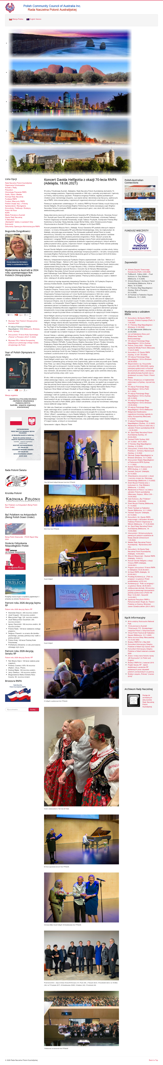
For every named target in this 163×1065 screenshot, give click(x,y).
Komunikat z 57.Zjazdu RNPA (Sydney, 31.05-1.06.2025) (139, 353)
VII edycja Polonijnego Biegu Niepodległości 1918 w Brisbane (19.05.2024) (139, 402)
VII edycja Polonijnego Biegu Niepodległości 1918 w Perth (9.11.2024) (138, 388)
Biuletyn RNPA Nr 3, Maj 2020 (139, 642)
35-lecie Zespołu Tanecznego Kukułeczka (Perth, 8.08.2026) (139, 270)
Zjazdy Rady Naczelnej (13, 217)
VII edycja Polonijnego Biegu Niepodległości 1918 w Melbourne (140, 408)
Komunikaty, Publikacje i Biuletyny (18, 208)
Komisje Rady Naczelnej (14, 197)
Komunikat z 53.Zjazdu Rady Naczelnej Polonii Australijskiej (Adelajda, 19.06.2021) (139, 551)
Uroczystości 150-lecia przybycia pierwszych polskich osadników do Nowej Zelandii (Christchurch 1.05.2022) (140, 536)
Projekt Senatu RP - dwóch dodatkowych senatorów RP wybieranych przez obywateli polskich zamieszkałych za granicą (141, 668)
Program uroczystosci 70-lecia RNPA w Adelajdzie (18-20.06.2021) (141, 568)
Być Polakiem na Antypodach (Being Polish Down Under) (21, 506)
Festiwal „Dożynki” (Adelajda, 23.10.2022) (138, 472)
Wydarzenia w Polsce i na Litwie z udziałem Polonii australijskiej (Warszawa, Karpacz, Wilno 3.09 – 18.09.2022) (140, 493)
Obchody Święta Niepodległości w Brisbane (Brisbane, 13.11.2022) (140, 456)
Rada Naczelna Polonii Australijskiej (18, 183)
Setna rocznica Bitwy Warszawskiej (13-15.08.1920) (141, 638)
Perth (10, 331)
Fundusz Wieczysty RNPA (15, 201)
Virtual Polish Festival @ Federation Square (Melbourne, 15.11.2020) (141, 634)
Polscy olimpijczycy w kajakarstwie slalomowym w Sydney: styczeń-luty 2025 (141, 382)
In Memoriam (10, 219)
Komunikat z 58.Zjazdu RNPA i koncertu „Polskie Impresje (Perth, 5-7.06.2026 (141, 320)
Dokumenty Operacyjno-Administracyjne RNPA (22, 226)
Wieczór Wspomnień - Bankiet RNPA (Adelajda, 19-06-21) (141, 557)
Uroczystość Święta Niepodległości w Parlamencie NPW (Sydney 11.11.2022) (141, 462)
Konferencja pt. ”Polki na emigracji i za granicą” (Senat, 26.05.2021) (141, 584)
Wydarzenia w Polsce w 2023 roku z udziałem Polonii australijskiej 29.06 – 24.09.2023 (141, 427)
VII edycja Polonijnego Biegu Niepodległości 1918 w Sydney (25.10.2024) (139, 395)
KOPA (7, 213)
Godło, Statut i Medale (13, 194)
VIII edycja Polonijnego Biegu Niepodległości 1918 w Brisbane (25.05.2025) (139, 359)
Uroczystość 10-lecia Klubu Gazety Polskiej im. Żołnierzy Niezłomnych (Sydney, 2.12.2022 (141, 450)
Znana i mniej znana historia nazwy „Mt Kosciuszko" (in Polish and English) (141, 657)
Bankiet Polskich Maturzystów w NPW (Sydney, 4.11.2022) (140, 467)
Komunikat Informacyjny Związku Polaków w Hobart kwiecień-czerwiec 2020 (141, 651)
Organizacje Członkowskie (15, 185)
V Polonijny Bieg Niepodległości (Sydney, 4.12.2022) (139, 445)
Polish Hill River (11, 210)
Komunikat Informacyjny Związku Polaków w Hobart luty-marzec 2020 (141, 645)
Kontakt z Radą (11, 187)
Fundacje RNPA (11, 199)
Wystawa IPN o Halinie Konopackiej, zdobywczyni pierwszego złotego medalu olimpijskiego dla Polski (23, 342)
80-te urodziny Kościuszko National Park (141, 622)
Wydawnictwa (24, 599)
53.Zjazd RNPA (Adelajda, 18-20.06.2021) (139, 573)
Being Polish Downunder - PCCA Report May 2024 (21, 538)
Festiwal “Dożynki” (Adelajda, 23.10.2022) (138, 513)
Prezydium (9, 190)
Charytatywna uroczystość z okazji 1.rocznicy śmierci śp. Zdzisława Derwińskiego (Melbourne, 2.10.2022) (141, 478)
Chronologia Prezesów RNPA (15, 192)
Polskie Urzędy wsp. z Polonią (16, 203)
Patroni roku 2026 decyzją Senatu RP (19, 657)
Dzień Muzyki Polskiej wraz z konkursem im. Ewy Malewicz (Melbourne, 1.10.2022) (139, 485)
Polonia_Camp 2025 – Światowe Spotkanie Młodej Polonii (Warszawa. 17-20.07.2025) (141, 347)
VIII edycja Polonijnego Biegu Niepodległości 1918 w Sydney (139, 342)
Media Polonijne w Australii (15, 215)
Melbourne (28, 329)
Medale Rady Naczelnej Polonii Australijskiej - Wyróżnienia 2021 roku (140, 544)
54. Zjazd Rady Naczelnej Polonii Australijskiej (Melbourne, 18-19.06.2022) (140, 528)
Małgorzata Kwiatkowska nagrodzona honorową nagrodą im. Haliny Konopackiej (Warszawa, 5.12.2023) (140, 415)
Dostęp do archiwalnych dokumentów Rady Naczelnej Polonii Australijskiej (148, 701)
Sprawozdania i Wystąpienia (15, 206)
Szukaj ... (33, 709)
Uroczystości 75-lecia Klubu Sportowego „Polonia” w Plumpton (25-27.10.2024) (23, 335)
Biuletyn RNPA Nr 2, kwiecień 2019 (141, 662)
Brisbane (36, 329)
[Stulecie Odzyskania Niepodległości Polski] (15, 559)
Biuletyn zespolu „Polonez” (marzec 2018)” (141, 675)
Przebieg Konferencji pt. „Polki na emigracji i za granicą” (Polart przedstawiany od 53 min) (140, 578)
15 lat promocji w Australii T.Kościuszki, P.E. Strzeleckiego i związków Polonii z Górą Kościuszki (141, 628)
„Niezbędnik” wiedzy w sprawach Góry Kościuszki (19, 223)
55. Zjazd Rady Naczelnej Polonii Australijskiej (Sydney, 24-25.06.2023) (140, 434)
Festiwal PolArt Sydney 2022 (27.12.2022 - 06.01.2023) (138, 440)
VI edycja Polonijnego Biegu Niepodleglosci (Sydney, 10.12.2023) (141, 422)
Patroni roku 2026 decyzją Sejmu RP (18, 609)
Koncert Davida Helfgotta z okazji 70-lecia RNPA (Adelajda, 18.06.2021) (140, 562)
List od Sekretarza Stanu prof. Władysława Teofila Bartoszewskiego (139, 336)
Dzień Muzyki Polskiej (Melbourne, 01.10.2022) (140, 504)
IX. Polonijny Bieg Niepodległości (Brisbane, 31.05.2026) (140, 326)
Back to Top (153, 1060)
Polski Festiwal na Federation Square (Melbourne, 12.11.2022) (139, 509)
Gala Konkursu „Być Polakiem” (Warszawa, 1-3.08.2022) (139, 500)
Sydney (16, 331)
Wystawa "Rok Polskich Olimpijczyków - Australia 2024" (23, 322)
